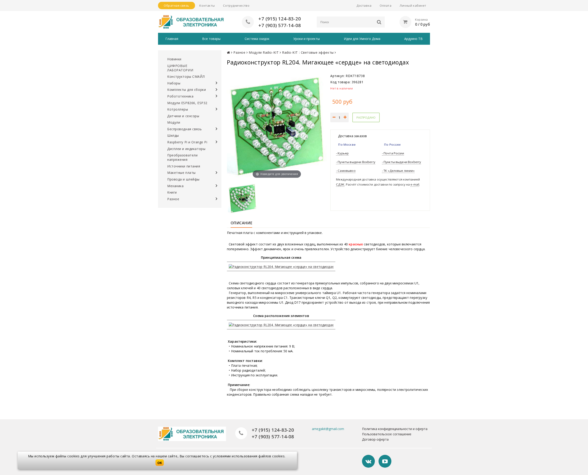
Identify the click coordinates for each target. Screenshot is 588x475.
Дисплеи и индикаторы (186, 149)
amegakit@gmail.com (328, 429)
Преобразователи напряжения (182, 157)
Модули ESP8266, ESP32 (187, 103)
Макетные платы (181, 172)
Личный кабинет (413, 5)
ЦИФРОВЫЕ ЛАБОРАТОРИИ (180, 68)
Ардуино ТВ (413, 38)
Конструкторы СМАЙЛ (186, 76)
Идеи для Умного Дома (362, 38)
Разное (173, 199)
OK (159, 463)
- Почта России (393, 153)
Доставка (363, 5)
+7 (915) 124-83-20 (279, 19)
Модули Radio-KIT (264, 52)
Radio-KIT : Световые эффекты (308, 52)
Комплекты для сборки (186, 89)
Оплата (385, 5)
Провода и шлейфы (183, 179)
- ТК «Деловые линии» (398, 171)
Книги (172, 192)
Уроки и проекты (306, 38)
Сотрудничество (236, 5)
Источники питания (183, 166)
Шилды (173, 135)
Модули (173, 122)
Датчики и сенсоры (183, 116)
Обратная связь (176, 5)
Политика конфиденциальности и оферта (394, 429)
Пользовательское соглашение (386, 434)
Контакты (207, 5)
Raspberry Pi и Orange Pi (187, 142)
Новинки (174, 59)
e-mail (414, 184)
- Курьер (342, 153)
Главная (171, 38)
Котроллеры (177, 109)
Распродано (366, 117)
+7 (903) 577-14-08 (279, 25)
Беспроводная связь (184, 129)
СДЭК (340, 184)
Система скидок (257, 38)
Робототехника (180, 96)
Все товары (211, 38)
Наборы (173, 83)
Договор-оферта (375, 439)
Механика (175, 186)
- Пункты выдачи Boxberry (355, 162)
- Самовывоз (346, 171)
